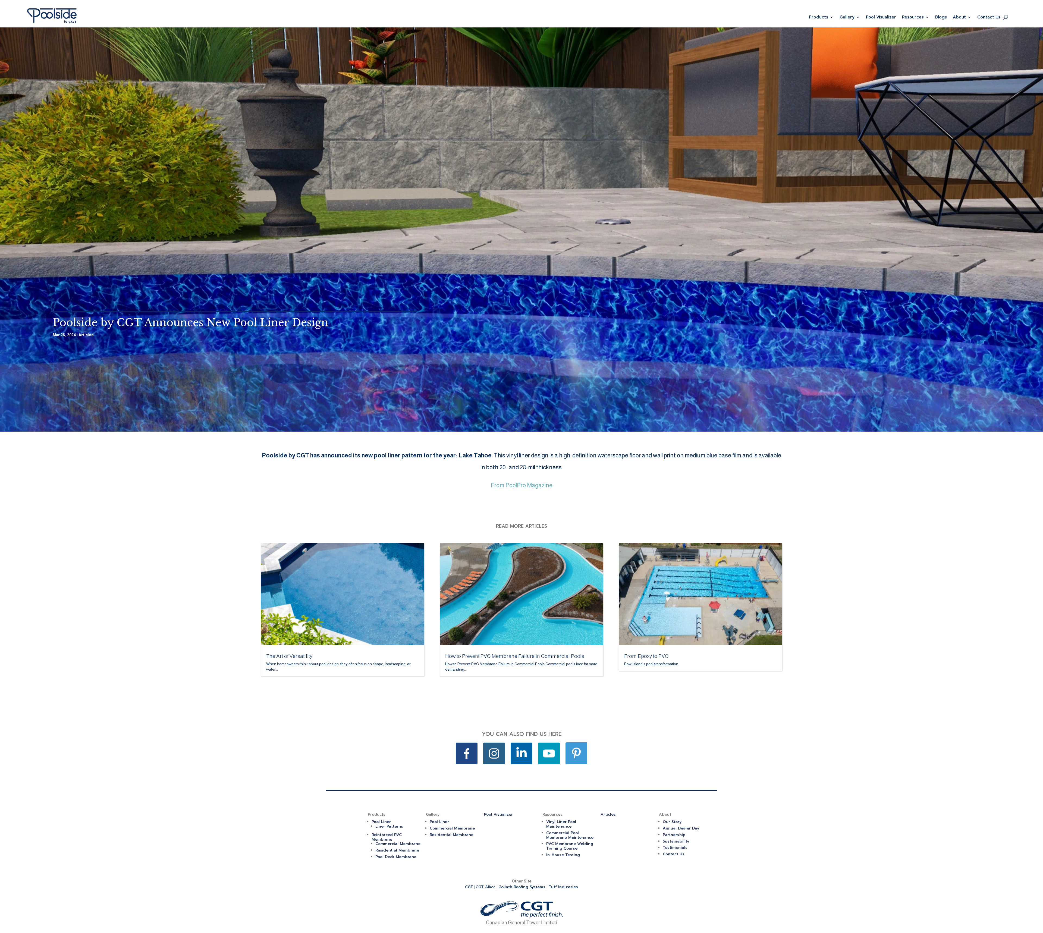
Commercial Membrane (397, 844)
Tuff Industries (563, 887)
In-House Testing (563, 855)
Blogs (941, 17)
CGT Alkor (486, 887)
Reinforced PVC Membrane (387, 837)
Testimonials (675, 847)
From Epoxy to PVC (646, 656)
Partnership (674, 835)
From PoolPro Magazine (521, 485)
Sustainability (676, 841)
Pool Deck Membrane (395, 857)
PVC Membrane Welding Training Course (569, 846)
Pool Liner (381, 822)
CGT (469, 887)
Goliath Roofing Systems (521, 887)
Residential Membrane (397, 850)
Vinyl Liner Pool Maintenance (561, 824)
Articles (85, 335)
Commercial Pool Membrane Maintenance (569, 835)
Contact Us (988, 17)
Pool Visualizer (881, 17)
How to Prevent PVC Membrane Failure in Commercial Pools (514, 656)
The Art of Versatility (289, 656)
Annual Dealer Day (681, 828)
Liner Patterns (389, 826)
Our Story (672, 822)
